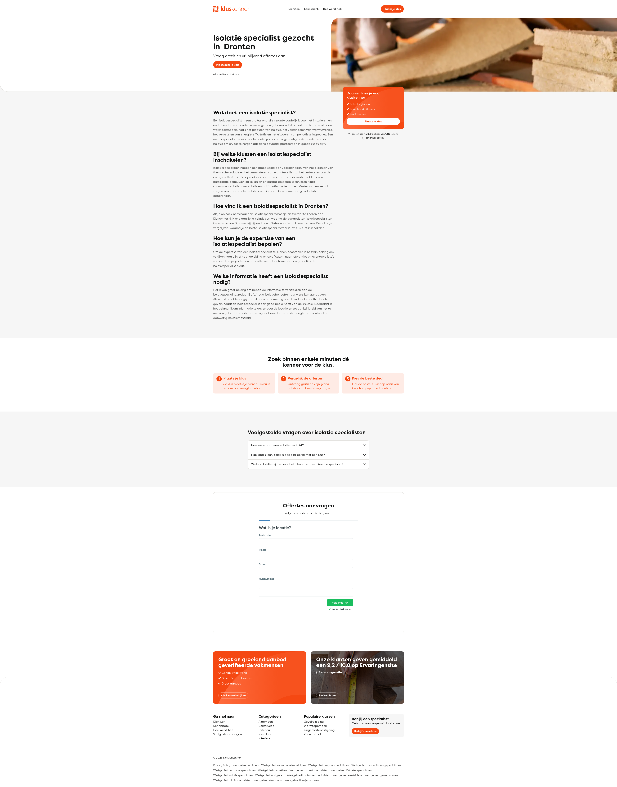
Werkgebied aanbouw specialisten (234, 770)
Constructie (266, 726)
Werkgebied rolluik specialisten (232, 780)
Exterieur (265, 730)
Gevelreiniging (314, 722)
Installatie (265, 734)
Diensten (294, 9)
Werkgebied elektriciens (347, 775)
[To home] (231, 9)
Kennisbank (311, 9)
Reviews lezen (327, 695)
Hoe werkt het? (332, 9)
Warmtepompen (315, 726)
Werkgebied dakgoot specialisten (328, 765)
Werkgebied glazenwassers (381, 775)
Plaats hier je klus (227, 65)
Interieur (264, 738)
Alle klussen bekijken (233, 695)
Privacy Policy (221, 765)
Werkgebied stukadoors (268, 780)
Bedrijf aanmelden (365, 731)
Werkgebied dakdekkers (272, 770)
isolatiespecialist (230, 120)
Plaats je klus (392, 9)
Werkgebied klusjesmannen (302, 780)
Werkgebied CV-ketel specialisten (351, 770)
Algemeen (266, 722)
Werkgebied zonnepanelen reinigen (283, 765)
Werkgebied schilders (246, 765)
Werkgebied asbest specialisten (309, 770)
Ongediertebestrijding (319, 730)
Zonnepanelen (314, 734)
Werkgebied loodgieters (270, 775)
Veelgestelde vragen (227, 734)
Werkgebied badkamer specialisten (308, 775)
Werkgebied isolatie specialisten (233, 775)
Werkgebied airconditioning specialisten (376, 765)
